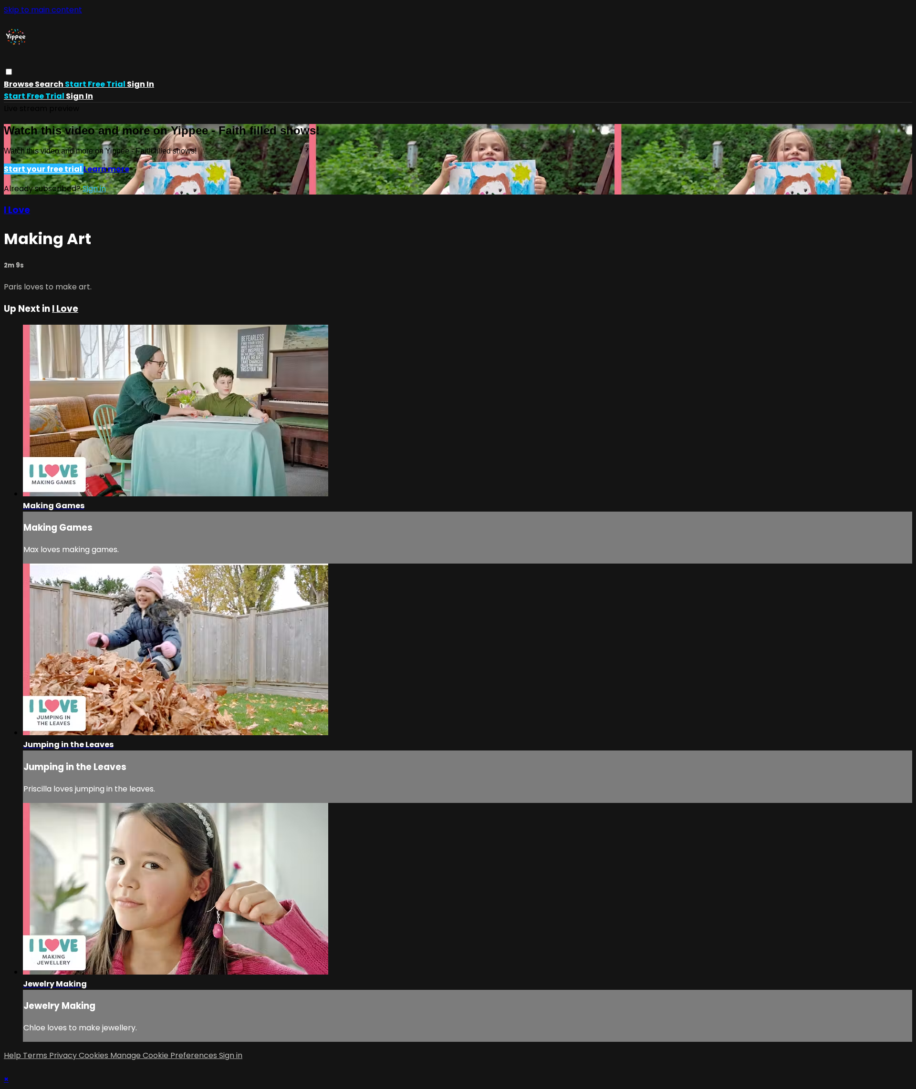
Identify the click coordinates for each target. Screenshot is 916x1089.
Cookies (94, 1055)
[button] (9, 72)
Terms (36, 1055)
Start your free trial (43, 169)
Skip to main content (43, 9)
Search (50, 84)
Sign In (79, 96)
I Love (17, 210)
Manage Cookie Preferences (164, 1055)
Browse (19, 84)
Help (13, 1055)
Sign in (140, 84)
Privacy (64, 1055)
